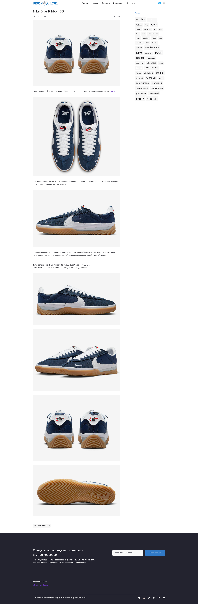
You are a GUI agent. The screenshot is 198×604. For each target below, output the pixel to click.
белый (160, 72)
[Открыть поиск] (164, 3)
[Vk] (159, 598)
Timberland (139, 68)
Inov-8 (138, 38)
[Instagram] (144, 598)
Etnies (137, 33)
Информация (118, 3)
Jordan (146, 38)
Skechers (151, 63)
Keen (160, 38)
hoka (143, 34)
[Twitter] (154, 598)
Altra (146, 25)
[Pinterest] (149, 598)
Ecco (160, 29)
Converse (147, 29)
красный (157, 83)
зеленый (151, 78)
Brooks (138, 29)
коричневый (142, 83)
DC (155, 29)
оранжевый (142, 88)
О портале (131, 3)
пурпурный (157, 88)
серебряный (154, 93)
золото (161, 78)
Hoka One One (153, 34)
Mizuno (139, 48)
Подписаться (155, 553)
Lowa (147, 42)
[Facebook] (139, 598)
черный (152, 98)
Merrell (154, 42)
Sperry (161, 63)
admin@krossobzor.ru (40, 585)
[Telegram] (159, 3)
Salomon (151, 58)
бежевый (148, 73)
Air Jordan (139, 25)
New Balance (152, 47)
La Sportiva (139, 42)
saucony (140, 63)
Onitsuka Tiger (148, 53)
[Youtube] (164, 598)
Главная (85, 3)
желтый (139, 78)
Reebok (140, 58)
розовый (141, 93)
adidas (140, 19)
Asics (154, 24)
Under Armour (151, 68)
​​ (113, 91)
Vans (138, 73)
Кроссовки (106, 3)
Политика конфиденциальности (74, 598)
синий (140, 98)
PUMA (158, 52)
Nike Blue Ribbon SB (42, 525)
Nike (139, 52)
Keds (154, 38)
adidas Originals (152, 20)
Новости (95, 3)
